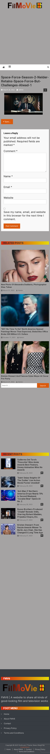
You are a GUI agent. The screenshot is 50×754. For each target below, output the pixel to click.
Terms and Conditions (14, 733)
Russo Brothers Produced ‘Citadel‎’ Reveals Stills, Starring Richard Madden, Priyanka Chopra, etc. (29, 513)
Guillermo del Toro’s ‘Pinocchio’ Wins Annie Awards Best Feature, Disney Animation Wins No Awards (29, 464)
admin (20, 90)
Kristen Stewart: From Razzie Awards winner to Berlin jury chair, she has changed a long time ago (30, 529)
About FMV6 (9, 719)
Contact (7, 723)
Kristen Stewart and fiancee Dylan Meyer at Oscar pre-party (24, 377)
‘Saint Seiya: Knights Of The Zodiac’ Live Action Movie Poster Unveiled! (28, 480)
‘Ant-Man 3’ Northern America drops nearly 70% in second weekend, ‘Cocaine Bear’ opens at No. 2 (30, 496)
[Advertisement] (25, 36)
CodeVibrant (24, 747)
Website (8, 197)
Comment (10, 151)
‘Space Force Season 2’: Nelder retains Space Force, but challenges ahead (8, 121)
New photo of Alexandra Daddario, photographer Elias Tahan (24, 285)
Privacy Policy (10, 728)
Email (8, 187)
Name (8, 176)
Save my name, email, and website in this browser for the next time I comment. (25, 215)
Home (6, 714)
